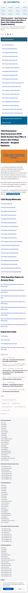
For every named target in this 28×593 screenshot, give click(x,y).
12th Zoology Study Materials (10, 79)
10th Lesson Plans (5, 558)
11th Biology (4, 496)
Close (19, 588)
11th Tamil (3, 485)
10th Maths (3, 551)
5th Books (3, 10)
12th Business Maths (6, 451)
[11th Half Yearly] (21, 389)
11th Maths (3, 490)
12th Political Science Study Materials (12, 113)
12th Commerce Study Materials (11, 90)
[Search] (26, 2)
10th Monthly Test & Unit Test (8, 560)
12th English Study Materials (10, 52)
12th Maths (3, 428)
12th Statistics (4, 449)
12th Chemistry (4, 431)
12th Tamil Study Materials (9, 48)
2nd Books (10, 7)
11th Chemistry (4, 494)
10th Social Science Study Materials (12, 379)
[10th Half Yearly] (21, 377)
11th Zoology (4, 499)
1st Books (3, 7)
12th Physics (4, 430)
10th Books (10, 14)
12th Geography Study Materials (11, 101)
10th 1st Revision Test (6, 568)
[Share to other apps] (13, 34)
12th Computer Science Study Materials (13, 82)
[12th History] (12, 368)
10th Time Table (5, 561)
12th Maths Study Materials (9, 60)
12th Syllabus (4, 336)
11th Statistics (4, 511)
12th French (4, 426)
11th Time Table (4, 522)
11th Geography (4, 510)
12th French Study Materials (9, 56)
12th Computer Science (6, 438)
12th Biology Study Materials (10, 71)
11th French (4, 488)
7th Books (18, 10)
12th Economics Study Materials (10, 94)
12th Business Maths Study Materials (12, 109)
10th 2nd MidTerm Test (6, 576)
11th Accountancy (5, 503)
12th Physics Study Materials (10, 64)
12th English (4, 424)
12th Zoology (4, 437)
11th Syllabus (4, 517)
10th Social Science (5, 554)
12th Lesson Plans (5, 340)
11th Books (17, 14)
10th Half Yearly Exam (6, 565)
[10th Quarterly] (11, 357)
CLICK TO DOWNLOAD (13, 194)
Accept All (8, 588)
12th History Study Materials (10, 98)
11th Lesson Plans (5, 518)
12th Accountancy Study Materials (11, 86)
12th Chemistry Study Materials (10, 67)
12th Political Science (6, 452)
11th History (4, 508)
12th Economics (4, 444)
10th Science (4, 553)
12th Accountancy (5, 440)
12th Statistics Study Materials (10, 105)
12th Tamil (3, 423)
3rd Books (17, 7)
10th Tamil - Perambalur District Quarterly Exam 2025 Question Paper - (14, 360)
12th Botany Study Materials (10, 75)
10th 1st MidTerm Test (6, 574)
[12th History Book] (19, 368)
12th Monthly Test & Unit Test (9, 343)
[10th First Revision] (13, 377)
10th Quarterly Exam (6, 563)
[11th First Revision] (13, 389)
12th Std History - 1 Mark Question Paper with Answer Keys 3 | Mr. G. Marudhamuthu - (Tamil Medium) (15, 372)
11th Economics (4, 506)
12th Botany (4, 435)
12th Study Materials (7, 45)
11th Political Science (6, 515)
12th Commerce (5, 442)
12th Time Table (5, 460)
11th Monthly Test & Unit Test (8, 520)
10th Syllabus (4, 556)
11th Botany (4, 497)
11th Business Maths (6, 513)
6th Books (10, 10)
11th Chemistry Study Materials (11, 391)
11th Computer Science (6, 501)
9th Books (3, 14)
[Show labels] (5, 414)
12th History (4, 445)
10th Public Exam (5, 567)
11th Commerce (4, 504)
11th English (4, 487)
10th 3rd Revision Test (6, 572)
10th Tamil (3, 547)
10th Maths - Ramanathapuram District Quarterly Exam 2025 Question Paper (13, 385)
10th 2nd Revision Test (6, 570)
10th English (4, 549)
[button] (23, 2)
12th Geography (5, 447)
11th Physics (4, 492)
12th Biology (4, 433)
